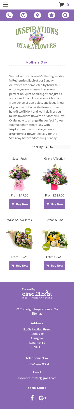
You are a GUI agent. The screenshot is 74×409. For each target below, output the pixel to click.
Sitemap (37, 313)
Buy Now (21, 204)
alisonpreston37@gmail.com (37, 378)
